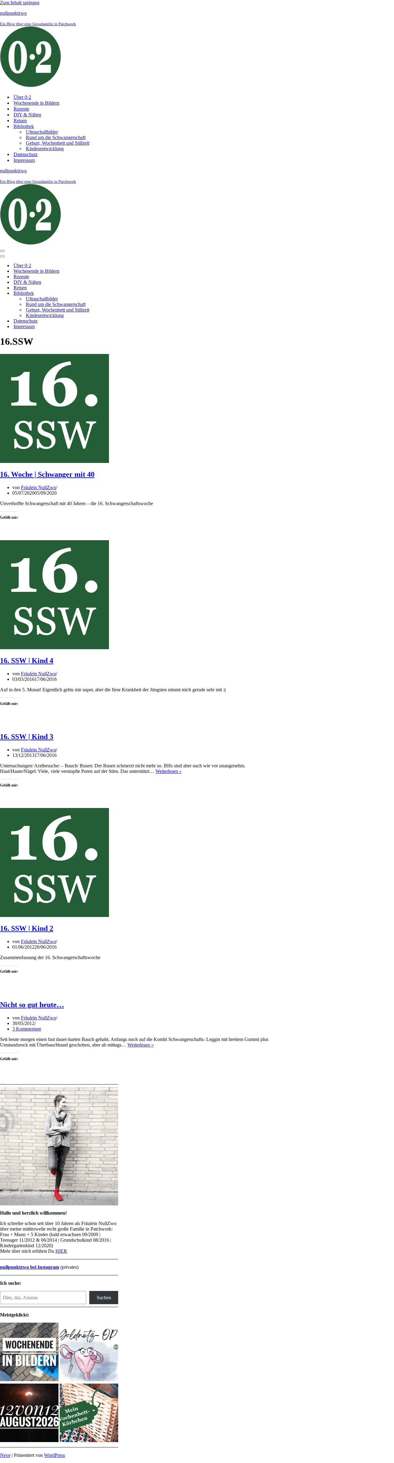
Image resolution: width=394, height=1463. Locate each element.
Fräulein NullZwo (38, 487)
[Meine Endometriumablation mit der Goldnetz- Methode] (89, 1352)
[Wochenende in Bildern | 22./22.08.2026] (29, 1352)
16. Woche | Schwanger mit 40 (47, 474)
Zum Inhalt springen (19, 2)
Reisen (20, 120)
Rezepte (21, 108)
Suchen (104, 1297)
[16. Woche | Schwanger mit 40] (54, 461)
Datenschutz (26, 154)
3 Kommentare (26, 1028)
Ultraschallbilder (42, 132)
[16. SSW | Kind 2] (54, 915)
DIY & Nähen (27, 114)
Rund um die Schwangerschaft (56, 137)
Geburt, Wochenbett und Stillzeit (57, 143)
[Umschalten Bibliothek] (108, 293)
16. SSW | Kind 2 (26, 928)
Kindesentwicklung (45, 148)
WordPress (54, 1455)
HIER (61, 1251)
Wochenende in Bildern (36, 103)
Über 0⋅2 (22, 97)
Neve (5, 1455)
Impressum (24, 160)
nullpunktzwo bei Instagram (29, 1267)
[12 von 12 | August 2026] (29, 1413)
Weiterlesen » (168, 771)
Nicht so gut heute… (32, 1005)
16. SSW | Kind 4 (26, 661)
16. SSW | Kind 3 (26, 737)
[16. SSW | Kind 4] (54, 647)
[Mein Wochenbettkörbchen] (89, 1413)
